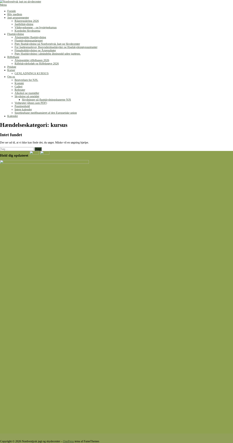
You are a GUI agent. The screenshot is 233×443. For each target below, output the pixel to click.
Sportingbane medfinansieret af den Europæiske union (46, 112)
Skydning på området (27, 96)
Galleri (18, 86)
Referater (20, 89)
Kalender (12, 116)
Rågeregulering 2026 (27, 20)
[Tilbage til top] (1, 438)
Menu (3, 4)
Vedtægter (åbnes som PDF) (31, 102)
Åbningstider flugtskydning (30, 37)
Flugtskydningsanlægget (29, 40)
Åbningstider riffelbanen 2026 (32, 60)
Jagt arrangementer (18, 17)
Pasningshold (22, 106)
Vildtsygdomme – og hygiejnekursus (36, 27)
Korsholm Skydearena (27, 30)
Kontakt (19, 83)
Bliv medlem (14, 14)
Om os (11, 76)
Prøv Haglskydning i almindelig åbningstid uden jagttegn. (48, 53)
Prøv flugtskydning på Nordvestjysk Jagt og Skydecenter (47, 43)
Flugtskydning (15, 34)
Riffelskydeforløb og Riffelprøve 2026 (37, 63)
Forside (11, 11)
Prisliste (11, 66)
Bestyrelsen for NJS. (26, 79)
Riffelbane (13, 57)
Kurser (11, 70)
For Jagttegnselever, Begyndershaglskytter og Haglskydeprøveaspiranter (56, 47)
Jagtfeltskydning (24, 24)
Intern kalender (23, 109)
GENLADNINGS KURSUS (32, 73)
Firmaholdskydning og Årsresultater (35, 50)
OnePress (68, 441)
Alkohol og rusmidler (27, 93)
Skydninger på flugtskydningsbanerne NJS (46, 99)
